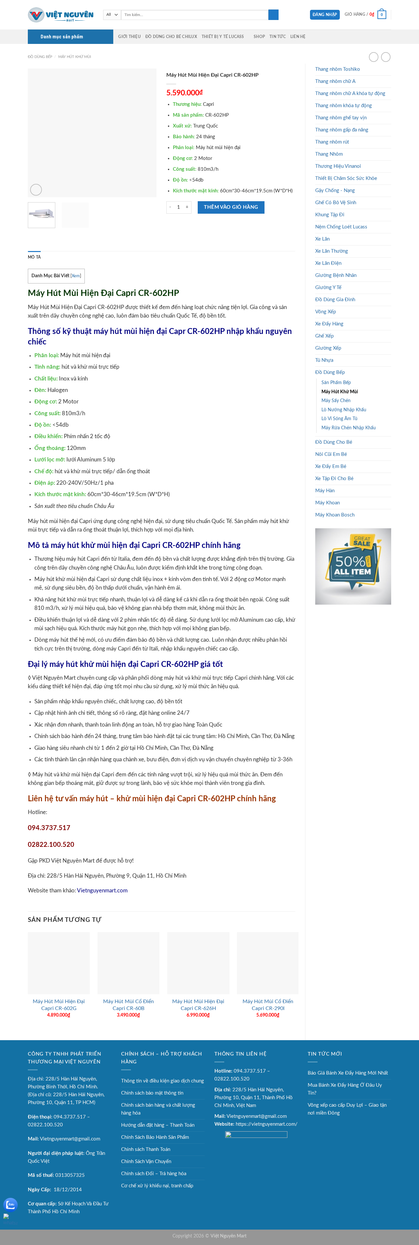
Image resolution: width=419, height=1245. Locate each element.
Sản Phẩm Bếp (336, 382)
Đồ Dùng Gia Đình (335, 299)
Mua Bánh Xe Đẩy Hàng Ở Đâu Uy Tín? (345, 1089)
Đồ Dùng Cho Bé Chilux (171, 37)
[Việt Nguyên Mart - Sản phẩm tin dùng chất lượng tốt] (60, 15)
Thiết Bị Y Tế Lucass (223, 37)
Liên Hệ (298, 37)
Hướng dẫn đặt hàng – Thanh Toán (157, 1125)
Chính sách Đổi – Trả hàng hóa (153, 1173)
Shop (259, 37)
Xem (76, 276)
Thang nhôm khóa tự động (343, 105)
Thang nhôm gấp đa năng (341, 129)
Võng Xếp (325, 311)
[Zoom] (36, 190)
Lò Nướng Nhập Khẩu (343, 410)
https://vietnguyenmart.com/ (267, 1124)
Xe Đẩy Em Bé (330, 466)
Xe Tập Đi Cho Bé (334, 478)
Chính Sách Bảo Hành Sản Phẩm (155, 1137)
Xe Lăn (322, 239)
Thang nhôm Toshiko (337, 69)
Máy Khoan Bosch (335, 515)
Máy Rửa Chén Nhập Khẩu (348, 428)
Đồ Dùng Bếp (40, 57)
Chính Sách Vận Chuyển (146, 1161)
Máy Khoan (327, 502)
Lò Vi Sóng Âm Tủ (339, 419)
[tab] (34, 257)
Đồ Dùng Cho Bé (333, 442)
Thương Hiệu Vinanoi (338, 166)
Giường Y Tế (328, 287)
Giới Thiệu (129, 37)
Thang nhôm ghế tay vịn (341, 117)
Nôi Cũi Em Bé (331, 454)
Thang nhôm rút (332, 142)
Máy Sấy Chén (336, 401)
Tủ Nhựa (324, 360)
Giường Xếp (328, 348)
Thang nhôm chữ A (335, 81)
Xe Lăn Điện (328, 263)
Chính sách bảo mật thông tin (152, 1093)
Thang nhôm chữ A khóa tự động (350, 93)
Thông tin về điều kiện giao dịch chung (162, 1081)
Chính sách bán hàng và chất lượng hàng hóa (158, 1109)
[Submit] (273, 15)
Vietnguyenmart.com (102, 890)
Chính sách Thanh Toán (145, 1149)
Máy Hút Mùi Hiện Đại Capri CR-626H (198, 1005)
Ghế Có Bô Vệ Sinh (335, 202)
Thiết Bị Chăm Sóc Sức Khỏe (346, 178)
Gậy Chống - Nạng (335, 190)
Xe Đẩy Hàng (329, 323)
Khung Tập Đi (329, 214)
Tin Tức (277, 37)
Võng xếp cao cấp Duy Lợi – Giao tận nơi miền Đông (347, 1109)
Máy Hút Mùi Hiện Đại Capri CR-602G (59, 1005)
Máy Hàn (325, 490)
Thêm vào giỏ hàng (231, 207)
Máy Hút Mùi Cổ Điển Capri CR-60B (128, 1005)
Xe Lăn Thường (331, 251)
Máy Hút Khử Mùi (74, 57)
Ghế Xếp (324, 336)
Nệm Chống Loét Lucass (341, 226)
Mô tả (34, 257)
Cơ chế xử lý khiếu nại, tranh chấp (157, 1185)
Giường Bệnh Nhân (335, 275)
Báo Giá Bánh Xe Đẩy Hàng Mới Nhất (348, 1073)
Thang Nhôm (329, 154)
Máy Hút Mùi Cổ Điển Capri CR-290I (268, 1005)
